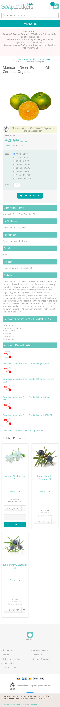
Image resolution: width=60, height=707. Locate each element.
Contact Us (37, 654)
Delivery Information (11, 659)
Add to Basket (32, 195)
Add (15, 524)
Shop (19, 59)
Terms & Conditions (11, 667)
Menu (28, 24)
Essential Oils (29, 59)
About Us (6, 654)
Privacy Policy (8, 663)
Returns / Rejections (41, 659)
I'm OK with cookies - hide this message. (20, 704)
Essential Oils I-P (44, 59)
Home (12, 59)
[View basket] (56, 6)
